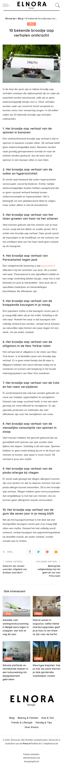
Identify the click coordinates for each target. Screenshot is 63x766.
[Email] (55, 551)
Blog (31, 24)
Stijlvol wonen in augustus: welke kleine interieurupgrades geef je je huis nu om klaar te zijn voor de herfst (46, 627)
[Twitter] (38, 551)
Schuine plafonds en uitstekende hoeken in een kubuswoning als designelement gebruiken (15, 672)
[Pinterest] (47, 551)
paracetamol (48, 265)
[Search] (56, 5)
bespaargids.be (31, 761)
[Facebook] (29, 551)
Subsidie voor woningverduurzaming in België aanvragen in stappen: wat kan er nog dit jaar (16, 627)
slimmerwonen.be (31, 758)
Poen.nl (26, 743)
